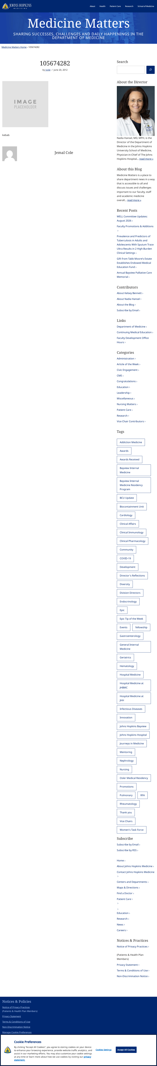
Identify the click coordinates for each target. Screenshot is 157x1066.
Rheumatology (128, 803)
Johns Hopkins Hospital (133, 735)
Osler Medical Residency (134, 778)
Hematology (127, 666)
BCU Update (127, 498)
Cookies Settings (103, 1049)
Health (102, 6)
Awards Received (129, 459)
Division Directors (130, 592)
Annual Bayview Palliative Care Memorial (134, 274)
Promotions (127, 786)
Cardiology (126, 515)
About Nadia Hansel (128, 299)
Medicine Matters (78, 22)
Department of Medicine (131, 326)
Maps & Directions (127, 887)
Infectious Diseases (131, 709)
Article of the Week (128, 364)
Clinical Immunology (131, 532)
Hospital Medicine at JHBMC (132, 685)
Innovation (126, 717)
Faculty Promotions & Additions (135, 226)
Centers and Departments (132, 882)
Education (122, 387)
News (120, 924)
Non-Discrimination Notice (132, 976)
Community (126, 549)
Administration (125, 358)
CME (119, 375)
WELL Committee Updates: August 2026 (132, 218)
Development (127, 567)
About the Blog (125, 304)
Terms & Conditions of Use (132, 970)
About (92, 6)
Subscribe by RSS (127, 850)
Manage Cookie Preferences (17, 1032)
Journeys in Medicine (132, 743)
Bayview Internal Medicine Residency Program (131, 485)
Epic (122, 610)
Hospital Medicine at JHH (132, 698)
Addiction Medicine (131, 442)
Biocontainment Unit (132, 506)
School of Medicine (146, 6)
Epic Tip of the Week (131, 618)
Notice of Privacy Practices (132, 946)
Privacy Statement (127, 964)
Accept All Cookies (126, 1049)
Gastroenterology (130, 636)
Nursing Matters (126, 404)
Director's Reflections (132, 575)
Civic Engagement (127, 370)
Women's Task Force (132, 829)
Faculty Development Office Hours (133, 340)
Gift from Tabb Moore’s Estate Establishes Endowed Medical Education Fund (134, 263)
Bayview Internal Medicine (129, 470)
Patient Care (115, 6)
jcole (48, 69)
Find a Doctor (124, 893)
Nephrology (127, 760)
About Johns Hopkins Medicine (134, 866)
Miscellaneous (125, 398)
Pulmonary (126, 795)
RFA (142, 795)
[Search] (150, 70)
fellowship (141, 627)
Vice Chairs (126, 821)
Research (129, 6)
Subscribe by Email (128, 310)
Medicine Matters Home (14, 47)
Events (123, 627)
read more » (146, 159)
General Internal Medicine (129, 647)
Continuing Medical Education (134, 332)
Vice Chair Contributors (130, 421)
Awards (124, 451)
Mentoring (126, 752)
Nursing (124, 769)
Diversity (125, 584)
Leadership (123, 392)
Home (120, 860)
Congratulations (126, 381)
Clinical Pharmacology (132, 541)
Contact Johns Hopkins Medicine (135, 872)
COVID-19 (125, 558)
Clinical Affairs (128, 523)
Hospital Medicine (130, 674)
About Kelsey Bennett (129, 293)
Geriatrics (125, 657)
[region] (78, 1050)
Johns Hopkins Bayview (133, 726)
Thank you (126, 812)
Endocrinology (128, 601)
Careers (121, 930)
